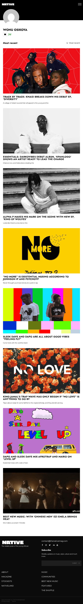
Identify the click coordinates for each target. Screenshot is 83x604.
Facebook (42, 545)
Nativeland (8, 586)
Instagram (46, 545)
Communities (48, 577)
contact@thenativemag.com (55, 541)
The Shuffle (48, 590)
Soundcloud (53, 545)
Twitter (50, 545)
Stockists (7, 581)
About (5, 572)
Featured (47, 586)
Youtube (57, 545)
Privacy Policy (6, 601)
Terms (14, 601)
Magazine (7, 577)
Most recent (74, 43)
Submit (74, 563)
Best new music (50, 581)
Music (45, 572)
